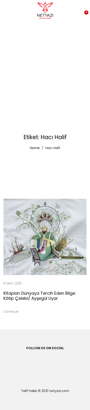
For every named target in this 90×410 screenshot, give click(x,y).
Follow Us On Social (45, 348)
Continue (10, 311)
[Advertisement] (45, 68)
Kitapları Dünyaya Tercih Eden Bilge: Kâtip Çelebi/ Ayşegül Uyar (39, 295)
